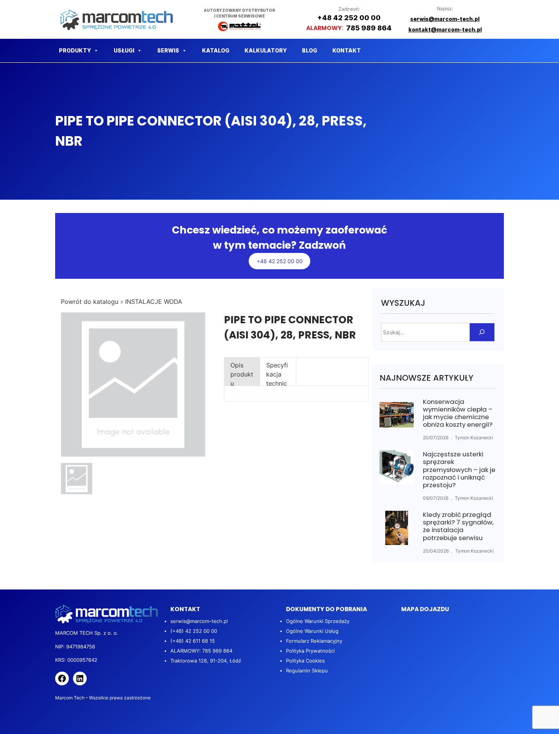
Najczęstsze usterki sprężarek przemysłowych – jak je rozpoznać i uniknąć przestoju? (459, 469)
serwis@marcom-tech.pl (199, 621)
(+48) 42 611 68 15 (192, 641)
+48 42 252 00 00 (280, 261)
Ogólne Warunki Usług (312, 631)
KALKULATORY (266, 50)
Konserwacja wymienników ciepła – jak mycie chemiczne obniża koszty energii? (457, 413)
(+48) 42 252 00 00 (193, 631)
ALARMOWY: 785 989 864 (201, 651)
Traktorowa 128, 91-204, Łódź (205, 661)
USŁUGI (124, 50)
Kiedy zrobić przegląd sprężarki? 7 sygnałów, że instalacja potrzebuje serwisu (458, 526)
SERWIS (168, 50)
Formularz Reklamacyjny (314, 641)
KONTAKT (346, 50)
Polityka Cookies (305, 661)
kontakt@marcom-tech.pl (445, 29)
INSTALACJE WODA (153, 301)
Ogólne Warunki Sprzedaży (317, 621)
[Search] (482, 332)
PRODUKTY (75, 50)
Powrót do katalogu (90, 301)
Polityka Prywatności (310, 651)
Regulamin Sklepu (307, 670)
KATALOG (215, 50)
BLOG (309, 50)
